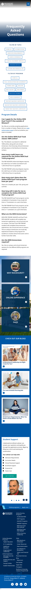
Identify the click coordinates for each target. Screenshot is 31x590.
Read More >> (4, 366)
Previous (24, 500)
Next (27, 500)
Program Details (15, 65)
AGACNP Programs (22, 521)
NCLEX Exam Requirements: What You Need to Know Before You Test (15, 417)
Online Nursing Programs (20, 513)
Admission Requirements (15, 53)
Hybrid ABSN (11, 85)
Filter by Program (15, 73)
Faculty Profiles (7, 563)
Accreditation (19, 49)
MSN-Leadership (15, 97)
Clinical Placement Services (15, 61)
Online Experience (7, 554)
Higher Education (8, 542)
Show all (15, 78)
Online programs (14, 507)
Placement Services (21, 556)
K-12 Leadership (7, 544)
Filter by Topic (15, 45)
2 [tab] (14, 501)
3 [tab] (16, 501)
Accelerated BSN (21, 516)
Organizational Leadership (7, 550)
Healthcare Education (6, 547)
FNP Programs (21, 519)
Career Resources (21, 544)
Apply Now (19, 565)
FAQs (17, 538)
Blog (17, 558)
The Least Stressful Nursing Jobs (13, 390)
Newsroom (20, 560)
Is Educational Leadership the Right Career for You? (14, 363)
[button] (10, 476)
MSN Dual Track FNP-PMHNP (21, 530)
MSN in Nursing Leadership (21, 533)
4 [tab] (19, 501)
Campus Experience (15, 57)
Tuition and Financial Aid (22, 553)
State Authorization (22, 546)
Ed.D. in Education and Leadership (15, 82)
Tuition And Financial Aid (15, 68)
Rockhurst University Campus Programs (22, 569)
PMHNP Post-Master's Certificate (15, 109)
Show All (9, 49)
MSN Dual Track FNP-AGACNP (21, 526)
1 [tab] (12, 501)
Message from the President (8, 556)
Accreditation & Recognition (21, 549)
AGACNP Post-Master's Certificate (15, 105)
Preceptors (19, 567)
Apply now (25, 507)
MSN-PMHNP (20, 89)
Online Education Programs (7, 539)
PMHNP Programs (22, 523)
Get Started (19, 562)
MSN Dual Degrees (15, 93)
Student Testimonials (9, 565)
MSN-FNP (20, 85)
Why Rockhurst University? (21, 541)
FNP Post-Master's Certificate (15, 101)
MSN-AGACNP (10, 89)
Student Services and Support (9, 560)
